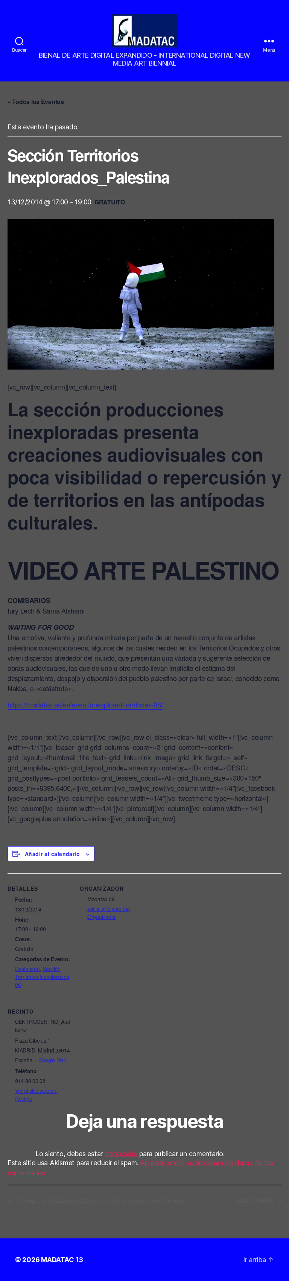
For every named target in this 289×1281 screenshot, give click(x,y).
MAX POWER (255, 1200)
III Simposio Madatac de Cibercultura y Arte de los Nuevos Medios (100, 1200)
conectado (121, 1154)
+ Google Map (50, 1060)
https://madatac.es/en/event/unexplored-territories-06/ (85, 704)
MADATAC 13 (62, 1260)
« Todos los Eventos (36, 101)
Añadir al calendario (52, 854)
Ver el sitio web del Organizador (108, 912)
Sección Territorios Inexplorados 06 (42, 976)
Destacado (27, 969)
